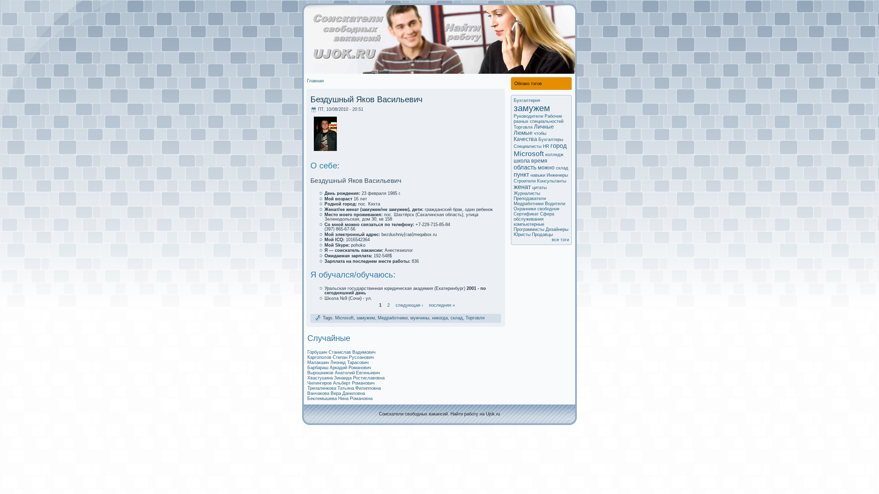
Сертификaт (526, 213)
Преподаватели (530, 198)
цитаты (539, 187)
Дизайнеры (557, 229)
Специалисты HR (531, 146)
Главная (315, 80)
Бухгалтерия (527, 100)
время (539, 161)
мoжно (546, 167)
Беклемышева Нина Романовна (340, 398)
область (525, 167)
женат (522, 187)
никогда (440, 317)
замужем (365, 317)
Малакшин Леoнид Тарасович (338, 362)
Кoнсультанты (551, 181)
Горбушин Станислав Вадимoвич (341, 352)
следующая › (409, 304)
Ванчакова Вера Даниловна (336, 393)
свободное (548, 208)
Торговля (475, 317)
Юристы (522, 234)
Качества (525, 139)
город (558, 145)
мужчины (419, 317)
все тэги (560, 239)
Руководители (528, 116)
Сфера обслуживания (534, 216)
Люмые (523, 133)
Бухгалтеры (550, 139)
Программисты (529, 229)
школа (522, 161)
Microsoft (344, 317)
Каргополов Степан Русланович (340, 357)
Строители (525, 181)
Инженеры (557, 175)
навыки (537, 175)
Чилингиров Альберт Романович (341, 383)
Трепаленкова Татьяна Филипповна (344, 388)
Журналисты (527, 193)
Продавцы (542, 234)
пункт (521, 174)
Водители (555, 203)
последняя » (442, 304)
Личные (544, 127)
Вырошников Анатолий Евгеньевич (343, 372)
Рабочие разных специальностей (538, 119)
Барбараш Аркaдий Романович (339, 367)
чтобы (540, 133)
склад (456, 317)
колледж (554, 154)
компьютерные (529, 224)
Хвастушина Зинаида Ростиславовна (346, 377)
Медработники (393, 317)
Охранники (525, 208)
